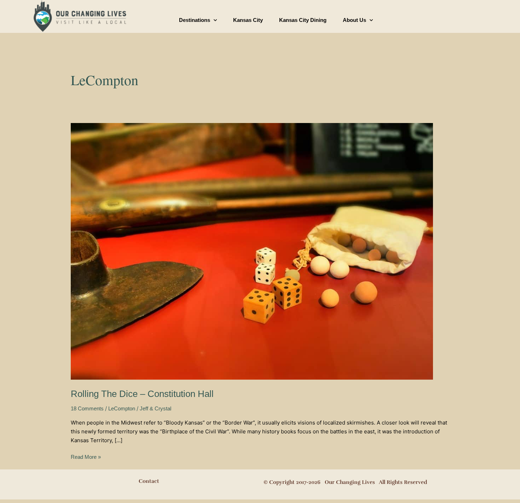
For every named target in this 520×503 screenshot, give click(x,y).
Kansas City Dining (303, 20)
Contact (149, 481)
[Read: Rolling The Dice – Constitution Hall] (252, 251)
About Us (354, 20)
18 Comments (87, 408)
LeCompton (121, 408)
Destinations (194, 20)
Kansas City (248, 20)
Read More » (86, 456)
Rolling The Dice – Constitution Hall (142, 393)
